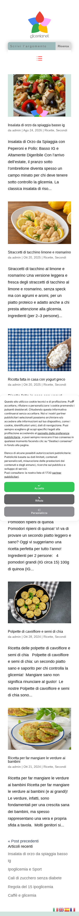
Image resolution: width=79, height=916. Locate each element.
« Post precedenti (23, 841)
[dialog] (39, 458)
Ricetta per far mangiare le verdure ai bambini (36, 759)
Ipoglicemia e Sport (25, 869)
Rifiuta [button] (39, 500)
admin (16, 130)
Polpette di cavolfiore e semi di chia (35, 631)
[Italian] (56, 909)
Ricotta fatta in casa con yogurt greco (36, 379)
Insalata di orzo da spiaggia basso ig (36, 125)
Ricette (49, 130)
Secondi (61, 130)
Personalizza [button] (39, 512)
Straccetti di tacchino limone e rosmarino (39, 252)
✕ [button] (73, 401)
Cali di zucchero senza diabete (35, 878)
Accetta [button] (39, 488)
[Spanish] (67, 909)
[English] (61, 909)
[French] (73, 909)
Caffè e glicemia (22, 895)
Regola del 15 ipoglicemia (30, 887)
